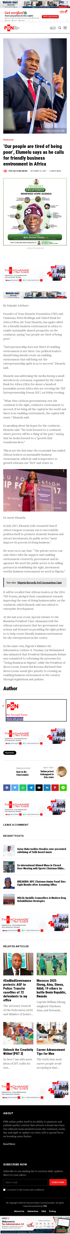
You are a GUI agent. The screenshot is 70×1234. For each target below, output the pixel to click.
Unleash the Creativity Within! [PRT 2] (18, 1052)
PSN (45, 1206)
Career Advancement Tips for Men (51, 1052)
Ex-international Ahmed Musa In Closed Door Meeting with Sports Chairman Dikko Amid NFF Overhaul (40, 868)
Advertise (33, 1211)
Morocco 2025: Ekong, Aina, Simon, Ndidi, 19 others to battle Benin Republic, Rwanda (51, 988)
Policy (52, 1211)
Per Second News (18, 171)
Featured (8, 140)
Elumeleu (9, 753)
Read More (9, 1144)
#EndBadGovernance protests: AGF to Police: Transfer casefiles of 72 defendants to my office (17, 990)
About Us (19, 1211)
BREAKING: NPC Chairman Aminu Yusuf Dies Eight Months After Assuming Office (41, 883)
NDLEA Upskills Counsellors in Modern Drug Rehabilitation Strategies (41, 899)
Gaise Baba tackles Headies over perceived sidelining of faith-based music (41, 850)
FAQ (44, 1211)
